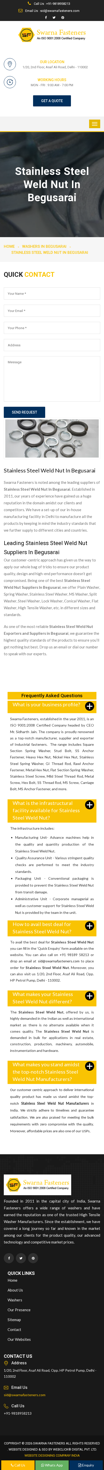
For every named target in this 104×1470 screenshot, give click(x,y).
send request (24, 412)
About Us (15, 1290)
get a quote (52, 101)
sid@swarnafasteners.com (59, 961)
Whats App (53, 1465)
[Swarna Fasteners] (37, 1185)
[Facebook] (46, 17)
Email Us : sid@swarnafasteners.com (52, 11)
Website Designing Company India (52, 1455)
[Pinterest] (62, 17)
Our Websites (19, 1339)
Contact (14, 1329)
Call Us (19, 1465)
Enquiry (87, 1465)
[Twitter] (54, 17)
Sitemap (14, 1319)
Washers (15, 1300)
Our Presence (19, 1309)
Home (9, 246)
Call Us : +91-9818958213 (51, 4)
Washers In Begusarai (44, 246)
